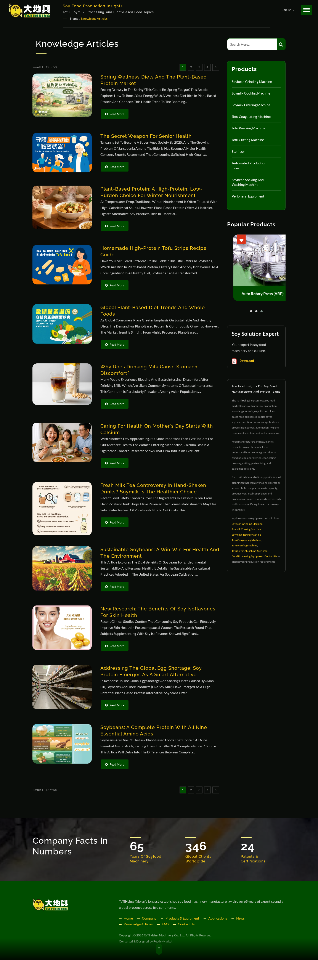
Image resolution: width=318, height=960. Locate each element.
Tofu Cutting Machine (248, 140)
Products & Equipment (182, 918)
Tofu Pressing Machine (248, 128)
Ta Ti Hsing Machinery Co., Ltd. (164, 935)
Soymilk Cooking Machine (251, 93)
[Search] (281, 44)
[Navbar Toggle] (306, 10)
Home (128, 918)
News (240, 918)
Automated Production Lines (249, 165)
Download (246, 361)
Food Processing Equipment (247, 556)
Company (149, 918)
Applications (217, 918)
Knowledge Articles (138, 924)
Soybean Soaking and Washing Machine (248, 182)
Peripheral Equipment (248, 196)
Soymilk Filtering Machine (251, 105)
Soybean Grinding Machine (252, 81)
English (287, 9)
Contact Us (271, 556)
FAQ (165, 924)
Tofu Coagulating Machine (251, 116)
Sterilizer (238, 151)
